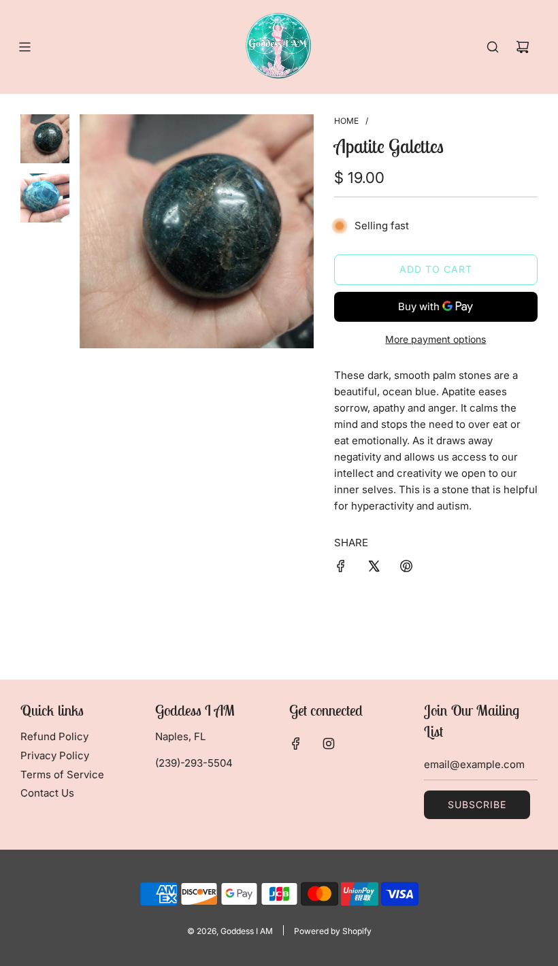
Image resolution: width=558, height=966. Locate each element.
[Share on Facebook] (341, 568)
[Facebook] (296, 744)
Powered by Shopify (333, 931)
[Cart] (523, 47)
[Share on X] (374, 568)
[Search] (493, 47)
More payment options (435, 339)
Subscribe (477, 804)
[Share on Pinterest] (406, 568)
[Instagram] (329, 744)
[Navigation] (24, 47)
